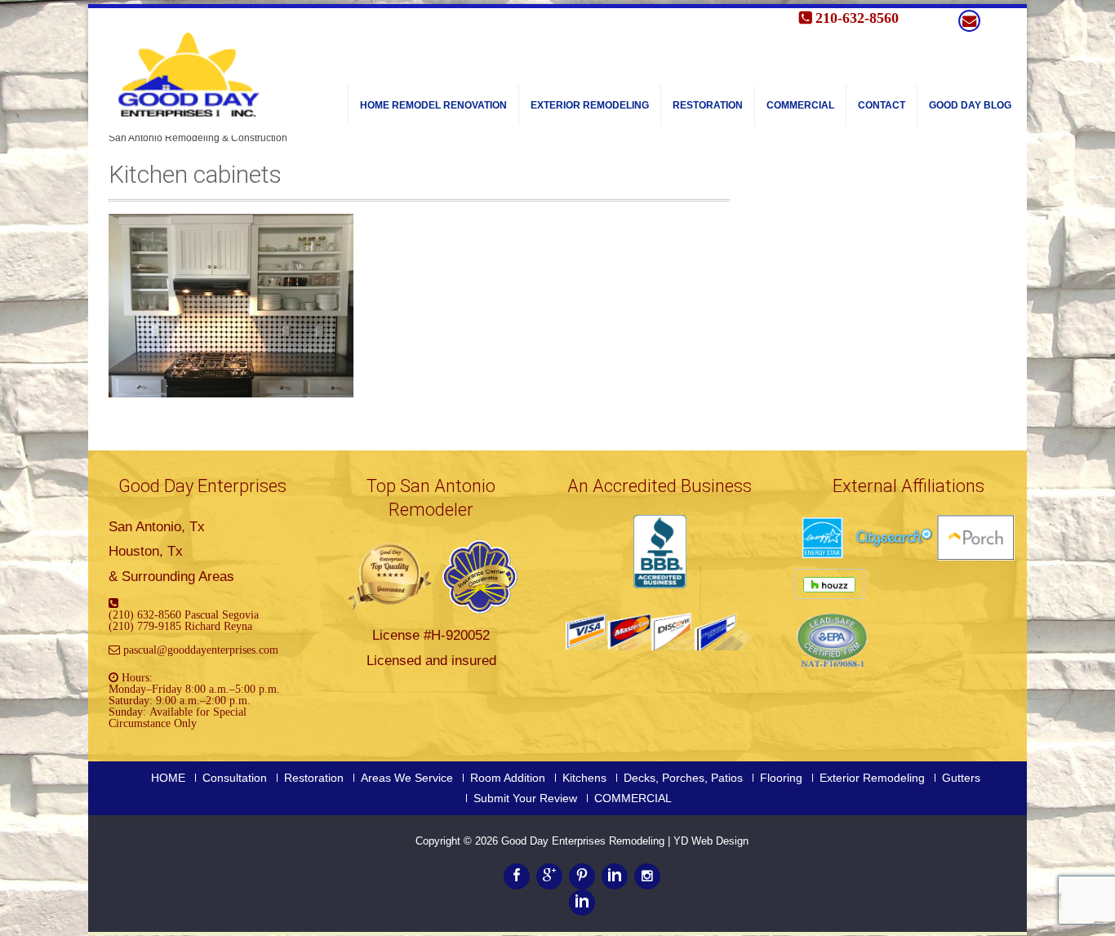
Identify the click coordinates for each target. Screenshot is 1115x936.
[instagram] (647, 876)
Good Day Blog (970, 105)
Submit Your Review (525, 798)
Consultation (234, 778)
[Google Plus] (549, 876)
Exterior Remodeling (590, 105)
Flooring (781, 778)
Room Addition (507, 778)
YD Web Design (711, 841)
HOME (168, 778)
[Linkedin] (615, 876)
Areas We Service (407, 778)
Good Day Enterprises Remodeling (584, 841)
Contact (881, 105)
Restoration (708, 105)
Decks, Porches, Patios (683, 778)
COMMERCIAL (800, 105)
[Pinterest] (582, 876)
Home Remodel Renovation (433, 105)
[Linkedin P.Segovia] (582, 902)
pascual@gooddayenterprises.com (200, 649)
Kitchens (584, 778)
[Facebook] (517, 876)
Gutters (961, 778)
